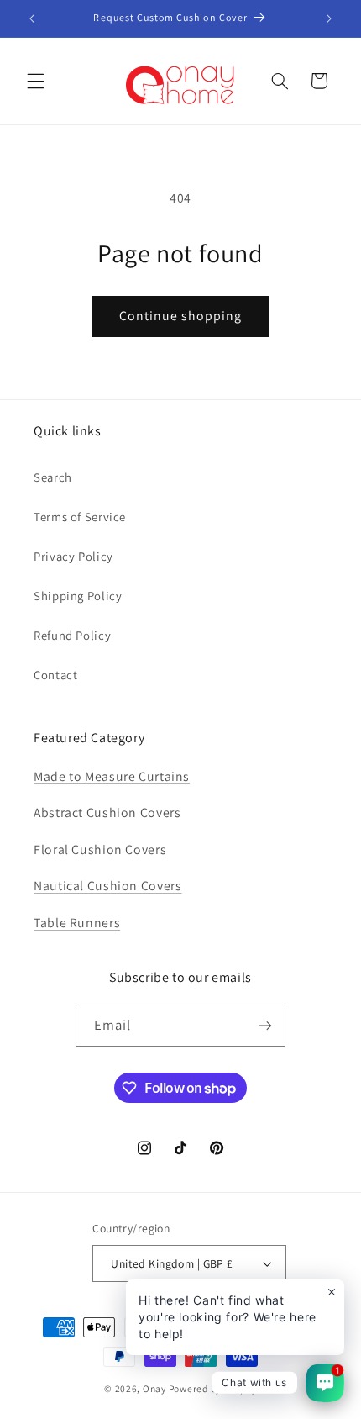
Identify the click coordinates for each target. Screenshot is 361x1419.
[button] (35, 80)
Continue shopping (181, 315)
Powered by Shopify (213, 1388)
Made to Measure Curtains (112, 776)
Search (53, 477)
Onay (154, 1388)
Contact (55, 675)
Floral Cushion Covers (100, 849)
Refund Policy (72, 635)
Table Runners (77, 922)
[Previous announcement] (31, 18)
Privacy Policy (73, 556)
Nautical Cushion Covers (108, 885)
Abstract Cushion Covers (107, 812)
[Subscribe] (265, 1025)
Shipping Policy (78, 596)
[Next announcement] (329, 18)
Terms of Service (80, 517)
